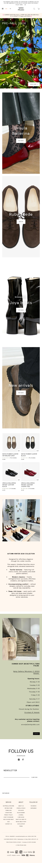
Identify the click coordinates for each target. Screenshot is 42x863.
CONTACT (36, 733)
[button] (6, 458)
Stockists (21, 810)
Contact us (8, 824)
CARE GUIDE (21, 817)
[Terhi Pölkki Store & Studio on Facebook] (23, 759)
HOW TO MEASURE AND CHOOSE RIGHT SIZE (8, 819)
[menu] (8, 9)
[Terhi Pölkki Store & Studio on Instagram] (18, 759)
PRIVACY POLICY (8, 815)
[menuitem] (7, 9)
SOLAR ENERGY (21, 812)
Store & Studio (21, 808)
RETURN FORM (8, 808)
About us (21, 806)
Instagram (5, 793)
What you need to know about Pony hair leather (21, 822)
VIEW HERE (33, 84)
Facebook (33, 806)
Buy (19, 450)
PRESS (21, 826)
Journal (21, 815)
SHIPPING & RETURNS (8, 806)
